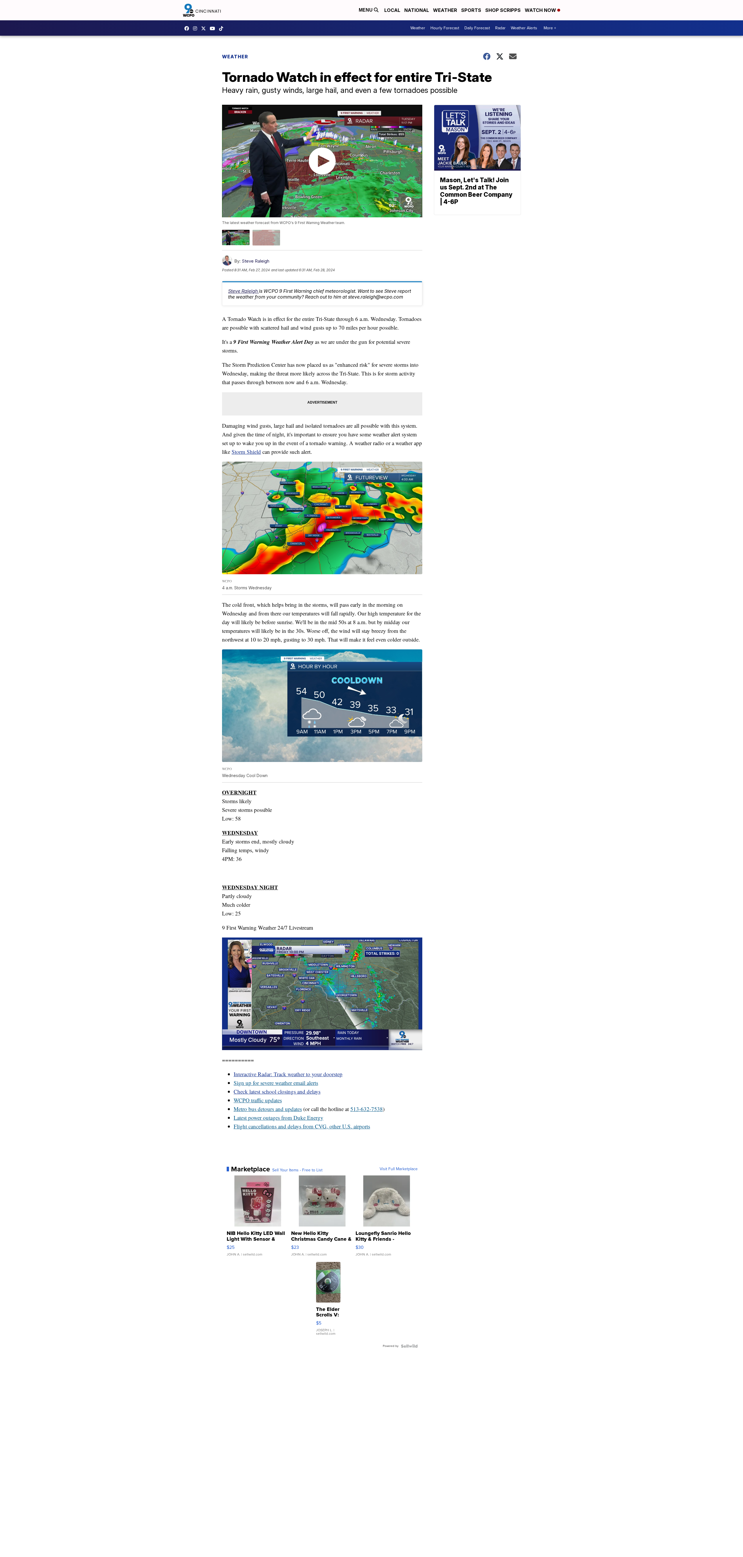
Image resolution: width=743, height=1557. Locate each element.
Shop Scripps (503, 10)
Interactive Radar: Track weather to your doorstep (288, 1074)
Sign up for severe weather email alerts (276, 1082)
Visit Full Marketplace (399, 1169)
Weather (445, 10)
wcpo (205, 28)
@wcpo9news (222, 28)
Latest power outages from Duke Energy (278, 1117)
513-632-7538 (366, 1108)
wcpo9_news (196, 28)
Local (392, 10)
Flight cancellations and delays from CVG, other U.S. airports (302, 1126)
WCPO (242, 1100)
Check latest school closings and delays (277, 1091)
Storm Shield (246, 451)
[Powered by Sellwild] (409, 1346)
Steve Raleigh (255, 261)
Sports (471, 10)
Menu (366, 10)
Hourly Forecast (444, 28)
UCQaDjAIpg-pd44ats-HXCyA (214, 28)
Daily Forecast (477, 28)
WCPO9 (188, 28)
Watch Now (541, 10)
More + (550, 28)
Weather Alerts (524, 28)
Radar (500, 28)
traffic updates (266, 1100)
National (416, 10)
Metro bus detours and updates (268, 1108)
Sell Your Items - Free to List (297, 1170)
